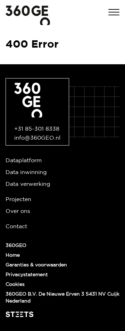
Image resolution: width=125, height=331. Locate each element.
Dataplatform (24, 160)
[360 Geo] (28, 15)
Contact (16, 226)
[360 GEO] (37, 100)
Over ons (18, 211)
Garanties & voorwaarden (36, 265)
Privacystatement (27, 275)
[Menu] (113, 12)
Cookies (15, 284)
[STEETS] (19, 314)
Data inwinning (26, 172)
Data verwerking (28, 184)
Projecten (18, 199)
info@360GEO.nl (37, 138)
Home (13, 255)
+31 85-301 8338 (36, 129)
